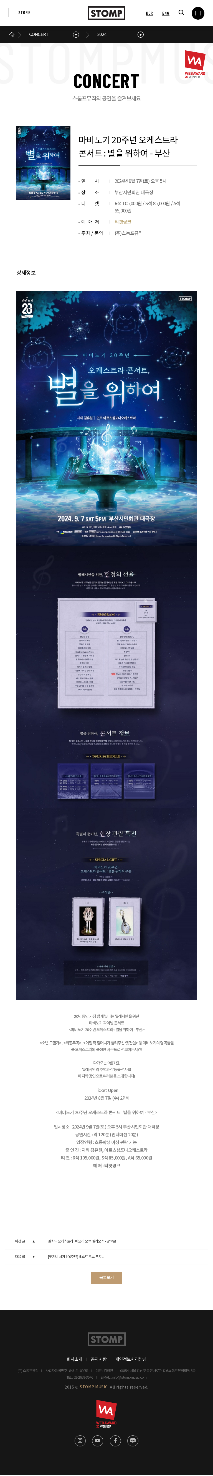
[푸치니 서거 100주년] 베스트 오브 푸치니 (76, 1257)
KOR (149, 12)
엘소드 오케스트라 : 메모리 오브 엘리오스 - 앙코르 (82, 1241)
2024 (101, 34)
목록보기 (106, 1277)
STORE (24, 12)
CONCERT (39, 34)
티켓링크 (123, 222)
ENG (165, 12)
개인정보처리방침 (131, 1359)
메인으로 (12, 34)
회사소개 (74, 1359)
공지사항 (98, 1359)
